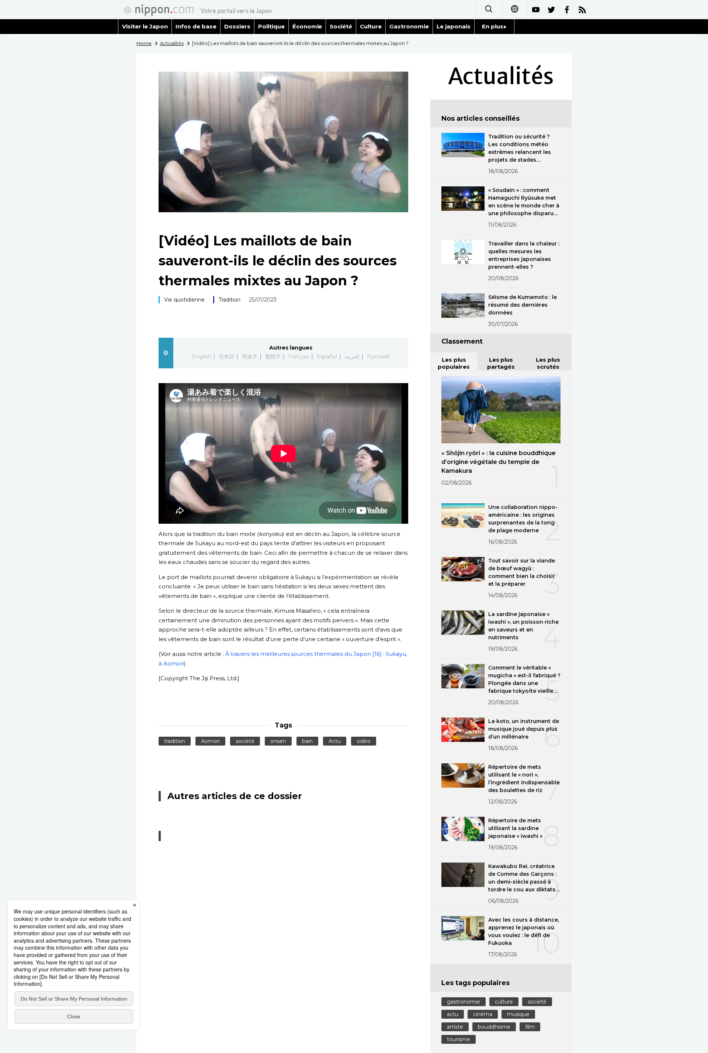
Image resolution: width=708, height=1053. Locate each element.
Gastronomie (409, 26)
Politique (271, 26)
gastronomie (463, 1001)
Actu (335, 741)
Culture (371, 26)
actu (452, 1014)
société (245, 741)
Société (341, 26)
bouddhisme (494, 1026)
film (530, 1026)
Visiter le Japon (145, 26)
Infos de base (196, 26)
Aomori (210, 741)
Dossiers (237, 26)
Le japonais (454, 26)
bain (307, 741)
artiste (455, 1026)
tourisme (458, 1039)
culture (504, 1001)
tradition (174, 741)
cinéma (482, 1014)
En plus (492, 26)
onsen (278, 741)
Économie (307, 26)
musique (518, 1014)
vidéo (364, 741)
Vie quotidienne (184, 299)
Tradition (229, 299)
